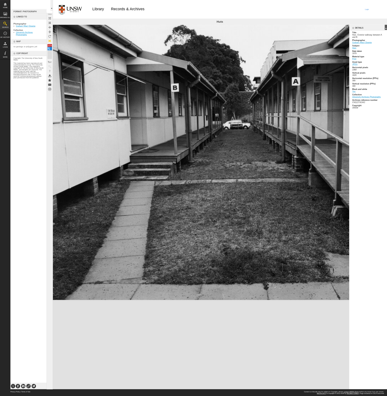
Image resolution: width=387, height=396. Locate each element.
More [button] (5, 57)
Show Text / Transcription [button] (50, 62)
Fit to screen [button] (50, 23)
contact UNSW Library (351, 392)
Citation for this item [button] (50, 89)
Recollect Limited (353, 393)
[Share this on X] (13, 386)
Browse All (5, 17)
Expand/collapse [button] (386, 27)
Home (5, 7)
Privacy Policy (15, 392)
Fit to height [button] (50, 32)
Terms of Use (25, 392)
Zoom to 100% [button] (50, 41)
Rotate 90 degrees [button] (50, 36)
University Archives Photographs (24, 33)
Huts (354, 48)
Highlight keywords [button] (50, 71)
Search (5, 27)
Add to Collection (50, 80)
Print (354, 59)
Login (5, 47)
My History (5, 37)
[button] (49, 48)
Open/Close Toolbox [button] (51, 5)
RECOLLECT (321, 393)
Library (98, 9)
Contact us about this (50, 84)
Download (50, 75)
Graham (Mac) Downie (25, 26)
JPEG (355, 64)
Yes (354, 91)
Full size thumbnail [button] (50, 18)
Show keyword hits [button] (50, 66)
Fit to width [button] (50, 27)
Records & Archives (128, 9)
